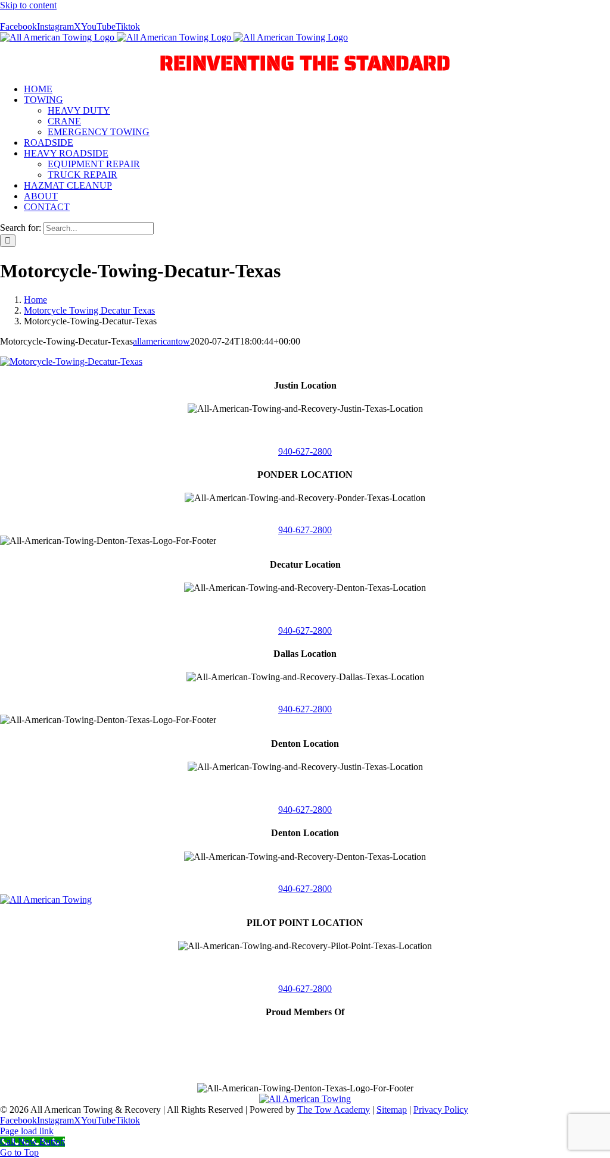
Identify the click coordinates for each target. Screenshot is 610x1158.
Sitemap (391, 1109)
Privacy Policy (440, 1109)
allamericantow (161, 341)
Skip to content (28, 5)
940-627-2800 (305, 451)
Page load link (27, 1131)
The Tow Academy (333, 1109)
